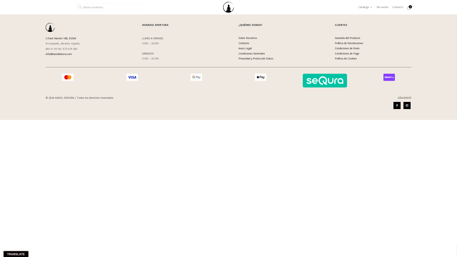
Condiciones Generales (251, 53)
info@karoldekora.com (59, 54)
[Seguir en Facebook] (397, 105)
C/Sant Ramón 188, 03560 (61, 38)
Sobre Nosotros (247, 38)
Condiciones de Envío (347, 48)
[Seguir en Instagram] (407, 105)
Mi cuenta (382, 7)
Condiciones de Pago (347, 53)
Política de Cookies (346, 58)
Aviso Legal (245, 48)
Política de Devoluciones (349, 43)
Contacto (397, 7)
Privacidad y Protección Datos (255, 58)
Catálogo (363, 7)
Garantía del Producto (347, 38)
